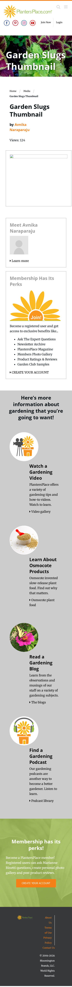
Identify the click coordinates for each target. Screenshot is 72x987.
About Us (48, 920)
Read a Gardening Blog (40, 663)
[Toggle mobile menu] (66, 7)
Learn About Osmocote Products (43, 565)
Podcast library (42, 801)
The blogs (38, 702)
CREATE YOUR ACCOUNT (30, 372)
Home (13, 91)
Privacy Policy (47, 940)
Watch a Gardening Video (40, 472)
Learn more (20, 261)
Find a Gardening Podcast (40, 756)
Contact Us (49, 947)
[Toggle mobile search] (58, 7)
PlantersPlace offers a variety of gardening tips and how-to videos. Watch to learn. (44, 495)
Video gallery (40, 511)
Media (26, 91)
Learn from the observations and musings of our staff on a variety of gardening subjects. (44, 685)
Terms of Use (48, 930)
